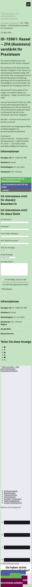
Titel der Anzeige (8, 247)
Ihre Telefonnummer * (10, 240)
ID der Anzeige (7, 254)
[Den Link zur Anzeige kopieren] (4, 359)
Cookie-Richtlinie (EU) (13, 502)
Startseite (5, 22)
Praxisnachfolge (10, 494)
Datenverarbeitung (11, 500)
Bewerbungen (10, 492)
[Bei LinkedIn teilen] (4, 352)
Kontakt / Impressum (12, 498)
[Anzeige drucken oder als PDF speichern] (4, 354)
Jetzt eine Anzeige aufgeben (14, 581)
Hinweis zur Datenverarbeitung (16, 281)
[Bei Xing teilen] (4, 349)
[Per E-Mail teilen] (4, 357)
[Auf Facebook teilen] (4, 347)
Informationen (10, 496)
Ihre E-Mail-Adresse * (10, 233)
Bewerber (15, 22)
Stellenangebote (10, 491)
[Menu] (28, 4)
